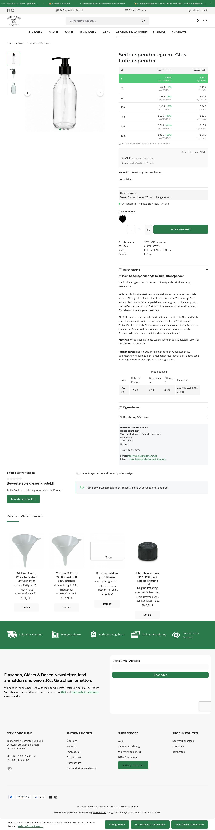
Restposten (178, 751)
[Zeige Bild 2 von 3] (64, 129)
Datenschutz (74, 762)
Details (26, 607)
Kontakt (71, 746)
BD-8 (136, 806)
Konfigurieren (117, 824)
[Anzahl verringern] (123, 229)
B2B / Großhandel (128, 757)
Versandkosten (99, 812)
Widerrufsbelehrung (129, 751)
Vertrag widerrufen (133, 765)
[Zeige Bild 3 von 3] (68, 129)
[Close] (211, 3)
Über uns (72, 740)
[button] (163, 270)
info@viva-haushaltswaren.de (142, 455)
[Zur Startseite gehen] (14, 21)
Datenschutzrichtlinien (85, 692)
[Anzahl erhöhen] (139, 229)
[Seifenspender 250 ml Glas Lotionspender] (64, 93)
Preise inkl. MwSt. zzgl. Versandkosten (140, 172)
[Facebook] (8, 10)
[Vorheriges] (27, 92)
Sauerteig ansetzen (183, 740)
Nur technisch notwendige (150, 824)
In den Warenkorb (181, 229)
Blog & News (74, 757)
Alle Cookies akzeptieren (190, 824)
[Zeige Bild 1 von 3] (60, 129)
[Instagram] (12, 10)
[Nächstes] (100, 92)
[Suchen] (143, 21)
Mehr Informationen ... (30, 826)
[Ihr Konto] (198, 20)
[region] (56, 93)
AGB (63, 692)
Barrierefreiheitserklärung (81, 768)
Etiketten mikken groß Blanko (107, 575)
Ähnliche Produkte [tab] (32, 516)
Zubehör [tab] (13, 516)
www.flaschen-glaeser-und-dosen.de (148, 458)
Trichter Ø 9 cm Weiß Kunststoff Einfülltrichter (26, 577)
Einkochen (178, 746)
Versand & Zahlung (129, 746)
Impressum (73, 751)
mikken (128, 179)
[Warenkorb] (205, 20)
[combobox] (101, 21)
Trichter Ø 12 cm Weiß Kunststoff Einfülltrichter (66, 577)
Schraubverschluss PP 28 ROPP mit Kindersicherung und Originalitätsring (147, 581)
